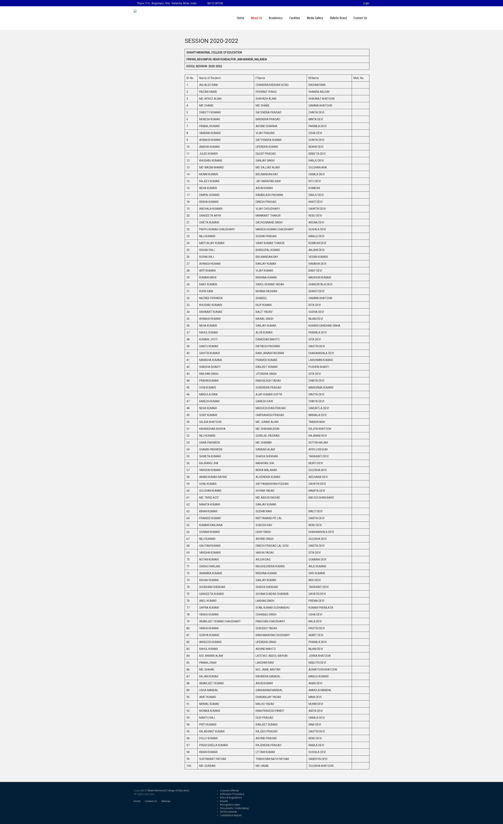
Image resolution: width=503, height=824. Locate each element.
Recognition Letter (230, 804)
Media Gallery (315, 18)
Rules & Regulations (231, 797)
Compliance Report (231, 815)
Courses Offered (229, 790)
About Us (256, 18)
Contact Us (360, 18)
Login (366, 3)
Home (240, 18)
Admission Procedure (232, 794)
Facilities (294, 18)
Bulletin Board (338, 18)
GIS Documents (228, 811)
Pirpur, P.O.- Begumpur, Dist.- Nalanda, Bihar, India (166, 3)
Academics (276, 18)
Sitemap (165, 801)
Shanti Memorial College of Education (168, 790)
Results (224, 801)
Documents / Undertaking (234, 808)
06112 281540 (215, 3)
